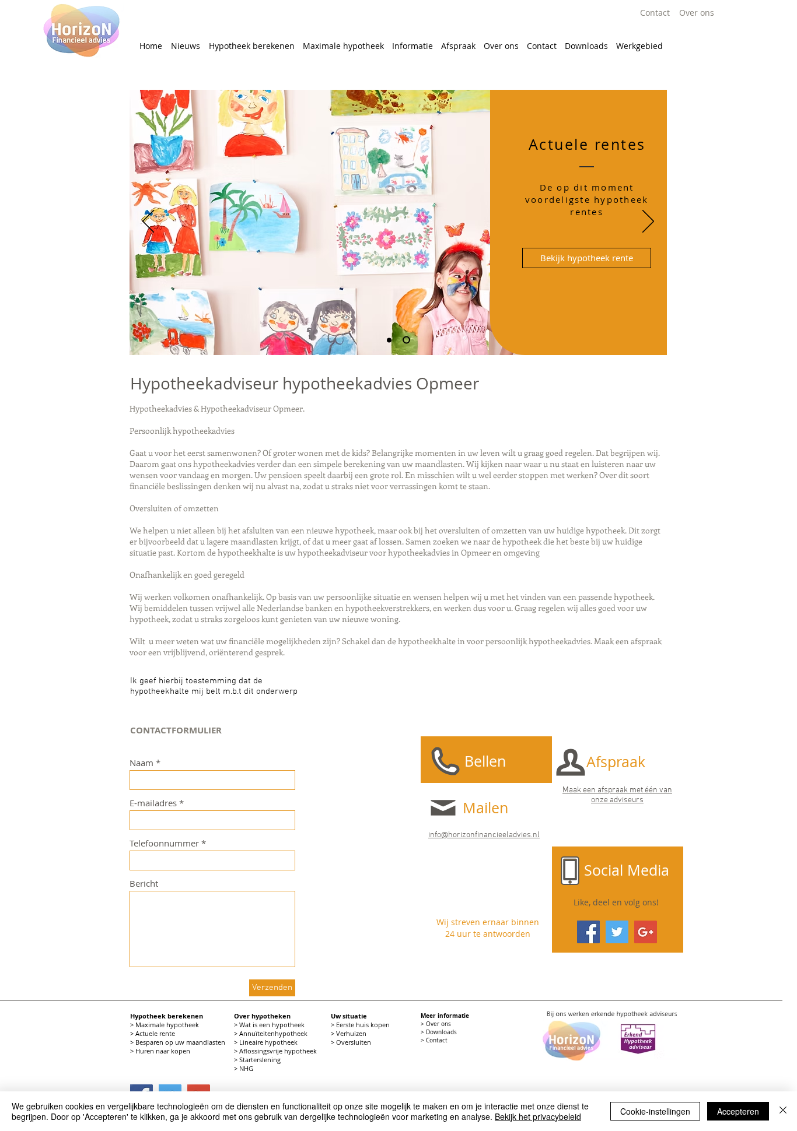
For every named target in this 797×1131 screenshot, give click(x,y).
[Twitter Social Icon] (617, 932)
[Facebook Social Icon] (588, 932)
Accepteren (738, 1111)
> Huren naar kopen (161, 1050)
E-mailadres (153, 803)
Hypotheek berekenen (166, 1015)
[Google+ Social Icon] (645, 932)
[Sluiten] (783, 1111)
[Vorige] (148, 222)
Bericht (144, 883)
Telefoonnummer (164, 843)
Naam (141, 762)
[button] (251, 46)
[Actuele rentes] (408, 340)
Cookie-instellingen (655, 1111)
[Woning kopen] (390, 340)
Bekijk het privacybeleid (538, 1116)
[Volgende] (648, 222)
